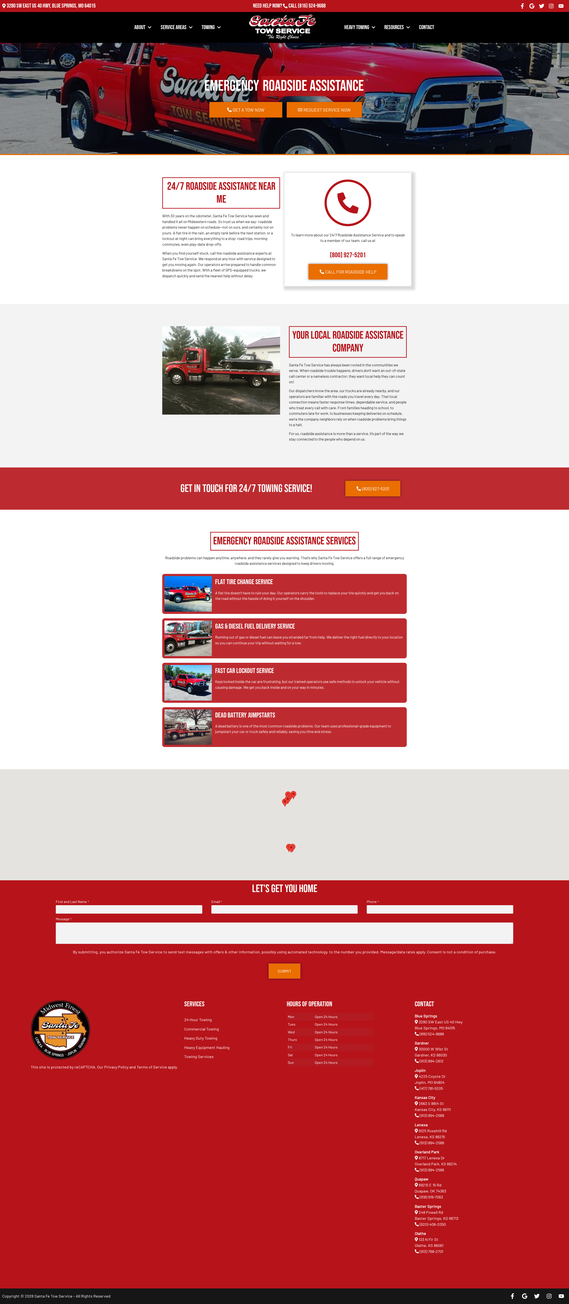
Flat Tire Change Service (244, 582)
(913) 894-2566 (432, 1142)
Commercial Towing (201, 1028)
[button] (291, 849)
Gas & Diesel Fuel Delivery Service (255, 626)
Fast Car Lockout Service (244, 671)
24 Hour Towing (198, 1019)
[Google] (532, 6)
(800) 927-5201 (348, 255)
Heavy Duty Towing (200, 1038)
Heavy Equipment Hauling (207, 1047)
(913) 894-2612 (432, 1060)
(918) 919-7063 (431, 1196)
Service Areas (173, 27)
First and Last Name (72, 901)
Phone (373, 901)
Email (216, 901)
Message (63, 919)
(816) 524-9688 (312, 5)
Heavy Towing (356, 27)
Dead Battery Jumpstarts (245, 715)
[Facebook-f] (522, 6)
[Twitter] (541, 6)
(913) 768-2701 (312, 11)
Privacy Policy (116, 1066)
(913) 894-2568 (432, 1115)
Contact (426, 27)
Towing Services (199, 1056)
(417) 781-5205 (431, 1088)
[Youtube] (561, 6)
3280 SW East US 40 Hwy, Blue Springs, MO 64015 (51, 5)
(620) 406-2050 (433, 1224)
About (139, 27)
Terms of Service (152, 1066)
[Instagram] (551, 6)
